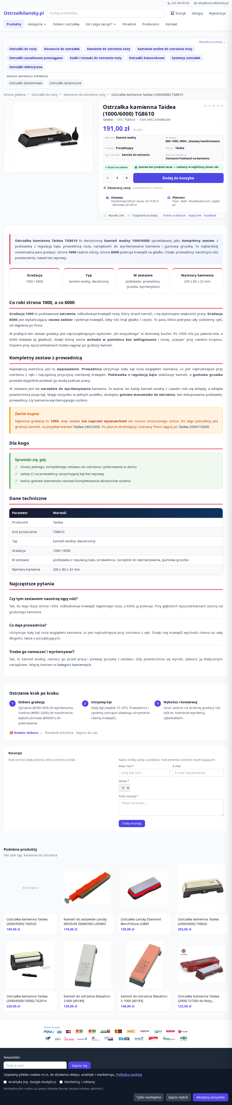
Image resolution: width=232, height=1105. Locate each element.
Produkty (14, 24)
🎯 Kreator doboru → (25, 732)
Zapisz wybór (178, 1097)
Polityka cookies (129, 1074)
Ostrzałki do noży (23, 49)
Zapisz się (79, 1065)
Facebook (210, 215)
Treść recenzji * (128, 796)
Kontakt (171, 24)
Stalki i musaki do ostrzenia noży (96, 58)
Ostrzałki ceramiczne (65, 83)
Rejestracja (217, 13)
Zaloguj (197, 13)
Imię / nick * (126, 766)
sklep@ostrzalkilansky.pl (213, 3)
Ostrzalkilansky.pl (24, 13)
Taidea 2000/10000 (194, 426)
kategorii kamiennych (74, 664)
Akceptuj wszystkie (210, 1097)
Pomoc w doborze (174, 215)
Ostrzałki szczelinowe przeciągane (36, 58)
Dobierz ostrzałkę (66, 24)
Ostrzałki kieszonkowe (146, 58)
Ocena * (124, 781)
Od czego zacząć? (99, 24)
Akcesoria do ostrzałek (62, 49)
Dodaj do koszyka (178, 177)
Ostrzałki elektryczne (25, 67)
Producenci (150, 24)
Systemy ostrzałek (186, 58)
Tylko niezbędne (148, 1097)
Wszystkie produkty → (212, 41)
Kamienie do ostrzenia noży (108, 49)
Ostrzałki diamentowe (25, 83)
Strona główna (15, 94)
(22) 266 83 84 (180, 3)
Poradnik (129, 24)
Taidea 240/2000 (86, 426)
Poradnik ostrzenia (59, 732)
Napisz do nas (87, 732)
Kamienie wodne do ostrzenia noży (165, 49)
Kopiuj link (194, 215)
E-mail (177, 766)
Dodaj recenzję (131, 823)
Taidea (108, 119)
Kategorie (35, 24)
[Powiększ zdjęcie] (49, 136)
